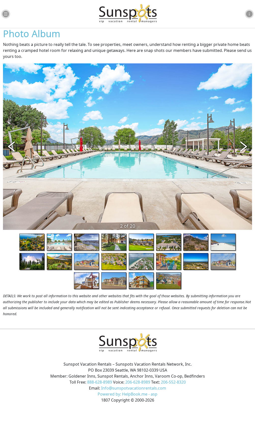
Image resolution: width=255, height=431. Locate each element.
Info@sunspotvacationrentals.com (133, 388)
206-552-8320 (173, 382)
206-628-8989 (137, 382)
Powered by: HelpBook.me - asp (127, 394)
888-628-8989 (99, 382)
